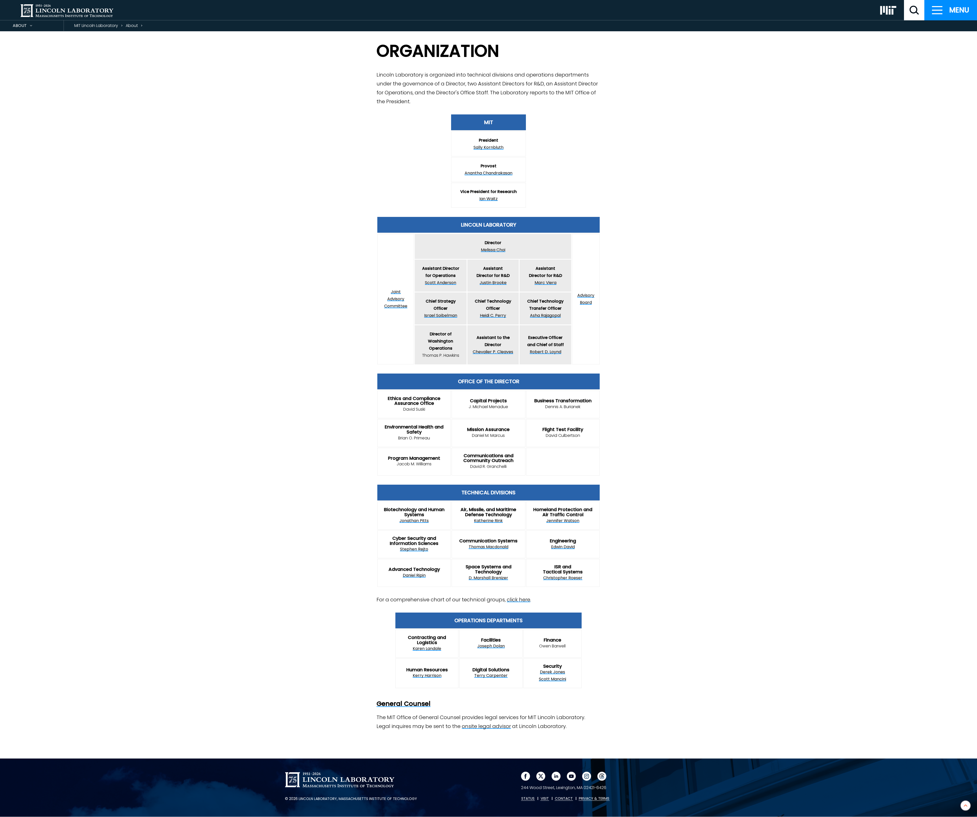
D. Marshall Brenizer (488, 578)
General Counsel (403, 703)
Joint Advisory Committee (395, 299)
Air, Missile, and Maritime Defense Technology (488, 512)
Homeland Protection (557, 509)
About (29, 27)
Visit (545, 799)
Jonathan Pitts (414, 521)
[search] (914, 10)
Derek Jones (552, 672)
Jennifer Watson (562, 521)
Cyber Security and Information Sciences (414, 540)
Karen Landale (427, 648)
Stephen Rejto (414, 549)
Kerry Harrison (427, 675)
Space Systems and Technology (488, 569)
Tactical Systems (563, 572)
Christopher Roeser (562, 578)
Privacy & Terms (594, 799)
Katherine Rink (488, 521)
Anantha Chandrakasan (488, 173)
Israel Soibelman (440, 315)
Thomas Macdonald (488, 547)
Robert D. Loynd (545, 352)
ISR (557, 566)
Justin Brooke (493, 283)
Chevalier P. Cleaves (493, 352)
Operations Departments (488, 620)
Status (528, 799)
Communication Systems (488, 541)
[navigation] (950, 10)
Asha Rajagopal (545, 315)
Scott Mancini (552, 679)
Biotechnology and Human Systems (414, 512)
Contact (564, 799)
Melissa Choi (493, 250)
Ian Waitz (488, 199)
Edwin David (563, 547)
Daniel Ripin (414, 575)
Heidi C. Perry (493, 315)
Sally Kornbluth (488, 147)
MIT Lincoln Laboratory (96, 25)
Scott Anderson (440, 283)
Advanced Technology (414, 569)
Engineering (563, 541)
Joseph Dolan (491, 646)
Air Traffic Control (562, 514)
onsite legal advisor (486, 726)
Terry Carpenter (491, 675)
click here (518, 599)
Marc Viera (545, 283)
